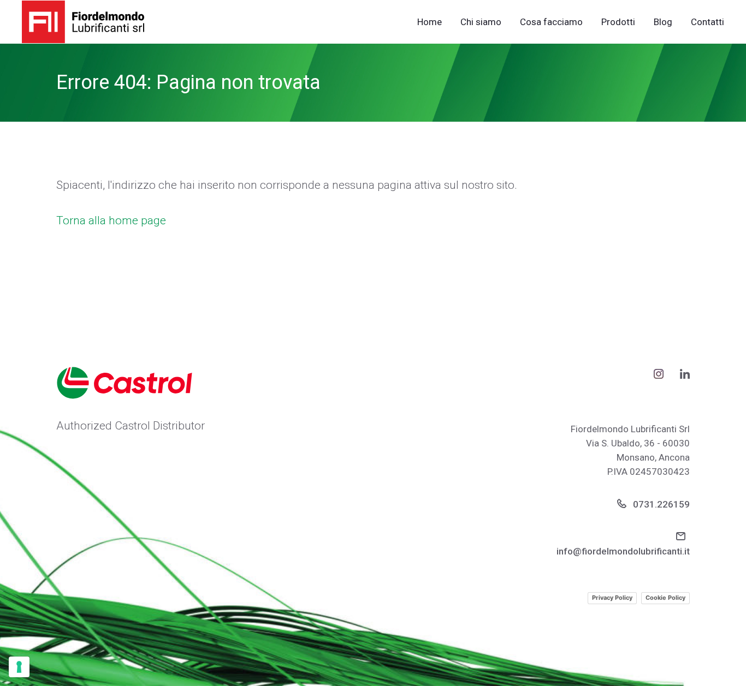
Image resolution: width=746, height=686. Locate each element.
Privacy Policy (612, 597)
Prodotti (618, 22)
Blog (663, 22)
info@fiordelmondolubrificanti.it (623, 551)
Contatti (707, 22)
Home (429, 22)
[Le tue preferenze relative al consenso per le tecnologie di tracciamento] (19, 667)
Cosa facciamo (551, 22)
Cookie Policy (665, 597)
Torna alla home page (111, 220)
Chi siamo (480, 22)
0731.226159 (660, 504)
